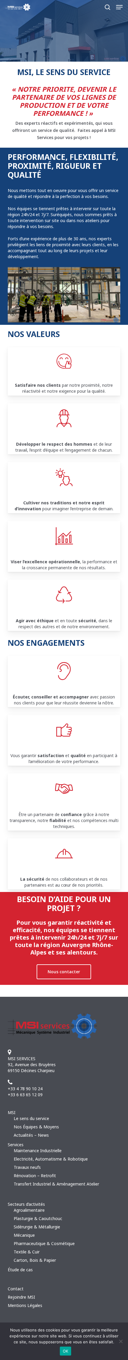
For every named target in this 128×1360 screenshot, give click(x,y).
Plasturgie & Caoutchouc (38, 1218)
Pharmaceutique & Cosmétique (44, 1243)
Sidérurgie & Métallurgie (37, 1227)
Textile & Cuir (27, 1252)
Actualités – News (31, 1135)
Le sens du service (31, 1118)
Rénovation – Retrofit (35, 1175)
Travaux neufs (27, 1167)
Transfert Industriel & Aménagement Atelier (56, 1184)
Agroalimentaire (29, 1210)
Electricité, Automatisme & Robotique (51, 1159)
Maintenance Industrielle (38, 1150)
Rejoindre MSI (21, 1297)
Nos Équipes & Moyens (36, 1127)
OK (65, 1351)
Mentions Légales (25, 1305)
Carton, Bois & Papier (35, 1260)
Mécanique (24, 1235)
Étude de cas (20, 1269)
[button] (119, 7)
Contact (16, 1289)
